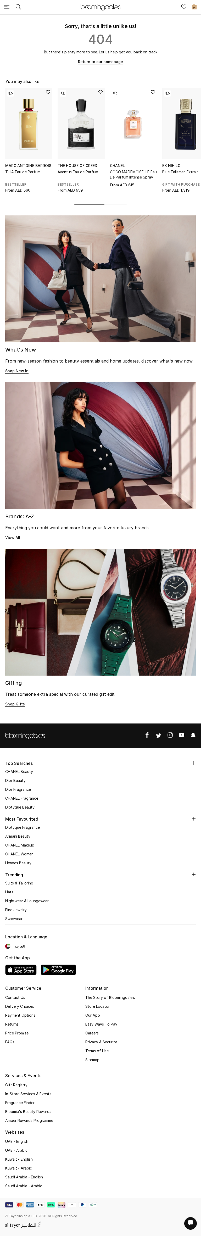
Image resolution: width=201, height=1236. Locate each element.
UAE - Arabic (16, 1150)
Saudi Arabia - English (24, 1177)
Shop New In (17, 371)
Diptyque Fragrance (22, 827)
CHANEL (117, 165)
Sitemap (92, 1059)
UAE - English (16, 1141)
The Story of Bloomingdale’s (110, 997)
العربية (20, 946)
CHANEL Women (19, 854)
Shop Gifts (15, 704)
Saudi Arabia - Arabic (23, 1186)
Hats (9, 892)
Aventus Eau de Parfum (78, 172)
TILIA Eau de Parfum (22, 172)
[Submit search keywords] (18, 7)
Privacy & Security (101, 1042)
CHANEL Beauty (19, 771)
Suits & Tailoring (19, 883)
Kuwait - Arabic (18, 1168)
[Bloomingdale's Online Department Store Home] (100, 6)
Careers (92, 1033)
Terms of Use (97, 1051)
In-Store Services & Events (28, 1094)
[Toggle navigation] (6, 7)
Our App (92, 1015)
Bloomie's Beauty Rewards (28, 1111)
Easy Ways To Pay (101, 1024)
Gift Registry (16, 1085)
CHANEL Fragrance (21, 798)
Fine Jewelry (16, 909)
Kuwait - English (19, 1159)
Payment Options (20, 1015)
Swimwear (14, 918)
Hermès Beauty (18, 863)
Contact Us (15, 997)
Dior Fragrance (18, 789)
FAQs (9, 1042)
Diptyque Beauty (20, 807)
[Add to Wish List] (48, 92)
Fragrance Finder (20, 1102)
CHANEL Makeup (19, 845)
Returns (12, 1024)
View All (12, 537)
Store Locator (97, 1006)
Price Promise (17, 1033)
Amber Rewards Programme (29, 1120)
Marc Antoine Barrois (28, 165)
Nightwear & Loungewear (27, 901)
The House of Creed (77, 165)
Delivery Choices (19, 1006)
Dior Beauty (15, 780)
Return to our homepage (100, 61)
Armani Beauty (17, 836)
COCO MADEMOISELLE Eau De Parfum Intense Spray (133, 174)
